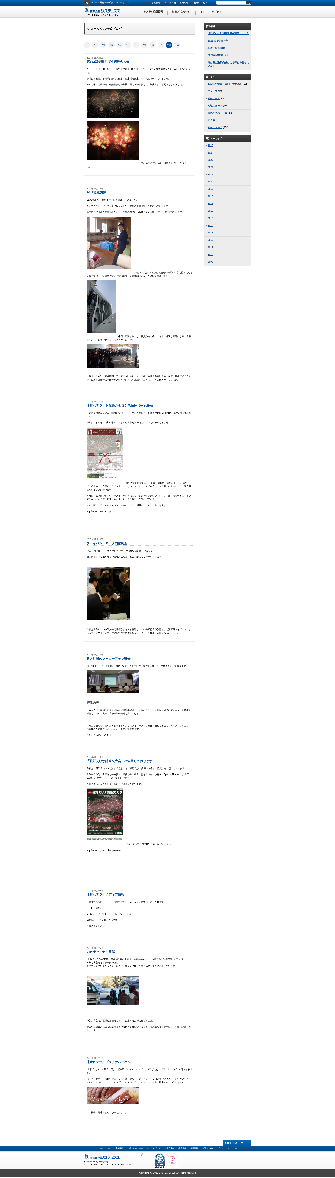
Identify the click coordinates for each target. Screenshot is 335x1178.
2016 (210, 210)
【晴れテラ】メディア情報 (105, 894)
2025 (210, 145)
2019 (210, 189)
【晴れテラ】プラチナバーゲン (109, 1062)
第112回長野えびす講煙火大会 (108, 61)
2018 (210, 196)
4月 (111, 45)
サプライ (157, 1148)
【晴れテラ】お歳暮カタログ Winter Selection (120, 405)
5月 (119, 45)
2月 (95, 45)
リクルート (214, 98)
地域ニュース (215, 105)
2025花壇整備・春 (218, 40)
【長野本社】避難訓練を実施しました (228, 33)
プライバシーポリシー (227, 1148)
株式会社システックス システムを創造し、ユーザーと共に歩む (102, 11)
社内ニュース (215, 127)
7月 (136, 45)
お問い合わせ (200, 3)
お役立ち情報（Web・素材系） (225, 83)
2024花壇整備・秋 (218, 55)
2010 (210, 254)
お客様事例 (170, 3)
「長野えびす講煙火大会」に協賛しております (119, 761)
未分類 (211, 120)
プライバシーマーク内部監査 (107, 543)
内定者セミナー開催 (101, 952)
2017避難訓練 (96, 192)
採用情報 (183, 3)
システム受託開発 (154, 12)
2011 (210, 247)
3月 (103, 45)
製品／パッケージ (181, 12)
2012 (210, 239)
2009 (210, 261)
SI (202, 12)
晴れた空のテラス (217, 112)
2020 (210, 181)
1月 (86, 45)
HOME (87, 3)
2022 (210, 167)
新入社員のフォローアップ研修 (109, 658)
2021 (210, 174)
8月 (144, 45)
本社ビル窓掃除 (216, 47)
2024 (210, 152)
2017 (210, 203)
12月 (177, 45)
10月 (161, 45)
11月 (169, 45)
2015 (210, 218)
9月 (152, 45)
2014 (210, 225)
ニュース (212, 91)
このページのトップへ (237, 1143)
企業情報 (156, 3)
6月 (127, 45)
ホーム (101, 1148)
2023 (210, 159)
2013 (210, 232)
